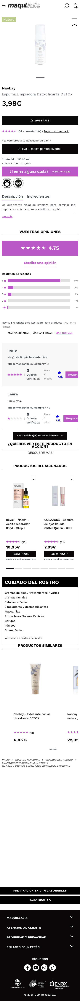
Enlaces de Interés (23, 947)
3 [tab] (27, 568)
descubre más (40, 452)
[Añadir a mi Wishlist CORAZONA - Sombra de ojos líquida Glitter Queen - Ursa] (59, 478)
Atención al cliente (24, 927)
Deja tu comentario (56, 131)
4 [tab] (35, 568)
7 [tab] (61, 568)
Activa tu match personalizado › (39, 148)
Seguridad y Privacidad (26, 937)
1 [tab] (40, 77)
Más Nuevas (64, 333)
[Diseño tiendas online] (59, 983)
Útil (60, 376)
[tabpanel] (40, 45)
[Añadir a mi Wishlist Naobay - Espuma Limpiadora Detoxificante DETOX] (74, 22)
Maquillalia (17, 918)
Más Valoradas (18, 333)
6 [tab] (53, 568)
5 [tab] (44, 568)
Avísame (42, 120)
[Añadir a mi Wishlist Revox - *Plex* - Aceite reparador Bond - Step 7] (21, 478)
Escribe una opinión (40, 263)
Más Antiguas (42, 333)
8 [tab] (70, 568)
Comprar (21, 554)
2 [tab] (18, 568)
